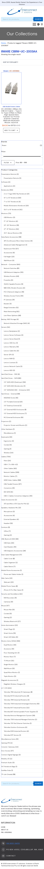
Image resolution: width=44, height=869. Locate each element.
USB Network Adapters (12, 272)
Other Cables (8, 468)
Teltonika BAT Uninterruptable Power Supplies (20, 712)
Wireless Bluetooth (10, 621)
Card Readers (8, 547)
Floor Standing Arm (10, 653)
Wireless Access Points (12, 296)
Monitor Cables (9, 476)
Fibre (5, 461)
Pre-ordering (6, 832)
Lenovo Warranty (10, 347)
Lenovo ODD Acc (10, 343)
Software (4, 182)
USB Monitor (8, 217)
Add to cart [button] (9, 130)
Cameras (7, 602)
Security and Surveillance (10, 594)
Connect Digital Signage (9, 755)
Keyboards (5, 437)
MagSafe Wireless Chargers (13, 684)
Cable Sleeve (8, 566)
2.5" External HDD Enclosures (14, 410)
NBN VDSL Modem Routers (13, 288)
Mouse (3, 606)
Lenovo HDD (8, 370)
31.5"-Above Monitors (11, 233)
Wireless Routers (10, 276)
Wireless (7, 453)
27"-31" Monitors (9, 229)
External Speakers (10, 519)
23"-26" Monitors (10, 225)
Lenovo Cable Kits (10, 351)
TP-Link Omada (6, 774)
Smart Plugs (8, 629)
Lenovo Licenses (9, 362)
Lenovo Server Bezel (11, 339)
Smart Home (8, 633)
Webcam (7, 582)
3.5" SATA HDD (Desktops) (13, 382)
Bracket (6, 304)
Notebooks (5, 190)
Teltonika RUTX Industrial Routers (15, 696)
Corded (6, 445)
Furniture (4, 527)
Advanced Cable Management (14, 245)
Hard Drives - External (9, 394)
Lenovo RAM (8, 359)
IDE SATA (7, 492)
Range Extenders (10, 307)
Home (3, 43)
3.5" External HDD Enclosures (14, 413)
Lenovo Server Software (12, 335)
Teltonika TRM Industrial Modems (15, 700)
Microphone (8, 511)
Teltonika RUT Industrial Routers (15, 708)
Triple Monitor (9, 676)
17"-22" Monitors (9, 221)
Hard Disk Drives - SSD (9, 374)
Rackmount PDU (9, 249)
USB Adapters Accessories (13, 551)
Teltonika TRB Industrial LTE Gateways (17, 692)
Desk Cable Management (10, 555)
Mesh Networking (10, 311)
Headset (7, 523)
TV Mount (7, 661)
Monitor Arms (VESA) (8, 641)
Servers (4, 327)
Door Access (5, 751)
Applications (8, 186)
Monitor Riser (8, 657)
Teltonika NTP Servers (11, 735)
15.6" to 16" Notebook (11, 210)
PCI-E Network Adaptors (12, 292)
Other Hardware (6, 429)
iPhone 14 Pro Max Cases (12, 590)
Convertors (8, 488)
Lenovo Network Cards (12, 366)
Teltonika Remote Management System (18, 715)
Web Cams (5, 578)
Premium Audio (6, 763)
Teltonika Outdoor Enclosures (14, 727)
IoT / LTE (4, 688)
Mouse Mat (8, 610)
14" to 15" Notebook (11, 198)
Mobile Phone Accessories (10, 570)
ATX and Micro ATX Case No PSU (15, 504)
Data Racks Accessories (9, 237)
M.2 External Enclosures (12, 417)
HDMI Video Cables (10, 480)
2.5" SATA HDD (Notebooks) (13, 386)
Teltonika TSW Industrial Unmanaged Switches (20, 704)
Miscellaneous (9, 433)
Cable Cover (8, 559)
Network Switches (10, 268)
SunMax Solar (6, 770)
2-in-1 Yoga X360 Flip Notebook (15, 194)
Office (6, 531)
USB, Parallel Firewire (11, 484)
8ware (4, 145)
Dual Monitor (8, 645)
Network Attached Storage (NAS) (15, 323)
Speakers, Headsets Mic (9, 508)
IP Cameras (8, 300)
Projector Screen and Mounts (14, 425)
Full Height (7, 257)
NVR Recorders (9, 598)
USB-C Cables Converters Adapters (16, 496)
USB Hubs (7, 543)
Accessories (8, 253)
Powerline (7, 280)
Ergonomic (7, 441)
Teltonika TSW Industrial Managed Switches (19, 719)
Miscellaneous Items (8, 739)
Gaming (6, 449)
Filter (6, 163)
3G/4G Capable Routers (12, 284)
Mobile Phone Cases (8, 586)
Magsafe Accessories (8, 680)
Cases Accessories (7, 500)
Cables (3, 457)
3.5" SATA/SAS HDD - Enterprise (15, 390)
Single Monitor (9, 664)
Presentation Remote (8, 174)
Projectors (5, 421)
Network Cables (9, 472)
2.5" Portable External (11, 402)
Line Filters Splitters (11, 315)
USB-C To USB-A (10, 464)
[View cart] (42, 24)
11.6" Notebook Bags (8, 766)
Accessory (7, 649)
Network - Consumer (8, 264)
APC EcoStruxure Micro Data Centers (17, 241)
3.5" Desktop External (11, 406)
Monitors (4, 213)
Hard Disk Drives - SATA (9, 378)
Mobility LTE (5, 759)
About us (4, 830)
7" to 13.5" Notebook (11, 202)
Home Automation (7, 625)
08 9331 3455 (13, 843)
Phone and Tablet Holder (12, 574)
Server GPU (8, 355)
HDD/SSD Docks (9, 398)
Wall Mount (8, 260)
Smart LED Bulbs (9, 637)
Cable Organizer (9, 563)
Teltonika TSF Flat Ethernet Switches (16, 723)
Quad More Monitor (11, 672)
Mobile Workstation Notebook (14, 206)
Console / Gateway (8, 747)
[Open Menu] (34, 24)
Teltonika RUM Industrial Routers (15, 731)
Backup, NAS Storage (8, 319)
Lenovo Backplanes (10, 331)
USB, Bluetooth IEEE (8, 539)
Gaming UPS (5, 743)
